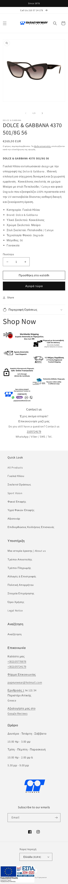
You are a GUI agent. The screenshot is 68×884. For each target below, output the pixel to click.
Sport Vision (15, 493)
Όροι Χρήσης (16, 602)
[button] (5, 23)
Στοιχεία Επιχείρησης (21, 593)
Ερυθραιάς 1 (16, 690)
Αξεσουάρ (14, 518)
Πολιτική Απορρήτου (21, 585)
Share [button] (10, 297)
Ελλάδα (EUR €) (32, 857)
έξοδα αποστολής (42, 146)
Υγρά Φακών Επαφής (21, 510)
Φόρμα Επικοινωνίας (22, 674)
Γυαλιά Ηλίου (16, 476)
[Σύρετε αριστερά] (26, 113)
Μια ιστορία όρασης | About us (27, 550)
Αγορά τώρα (34, 286)
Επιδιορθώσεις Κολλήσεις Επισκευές (31, 527)
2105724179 (34, 431)
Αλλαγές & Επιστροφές (22, 576)
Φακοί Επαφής (17, 501)
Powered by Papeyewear (37, 877)
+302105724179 (17, 666)
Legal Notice (15, 610)
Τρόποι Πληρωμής (19, 568)
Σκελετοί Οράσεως (19, 484)
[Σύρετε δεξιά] (42, 113)
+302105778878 (17, 661)
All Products (15, 467)
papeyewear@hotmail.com (25, 682)
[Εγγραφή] (56, 817)
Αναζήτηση (15, 634)
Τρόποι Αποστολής (20, 559)
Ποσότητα (8, 254)
